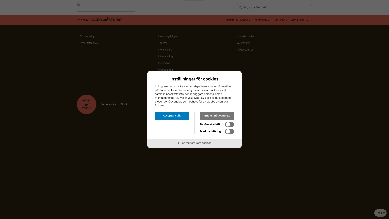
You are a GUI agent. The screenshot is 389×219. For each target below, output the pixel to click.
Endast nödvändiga (217, 115)
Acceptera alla (172, 115)
